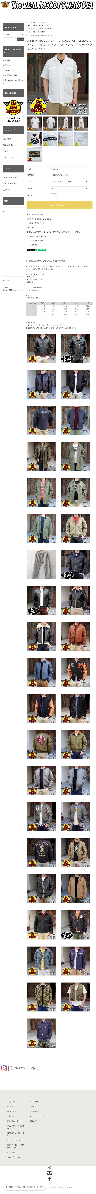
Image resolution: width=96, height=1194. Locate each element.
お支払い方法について (15, 1140)
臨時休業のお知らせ (11, 75)
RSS (31, 1121)
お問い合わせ (11, 1152)
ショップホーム (12, 1102)
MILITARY (36, 22)
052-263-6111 (35, 241)
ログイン (33, 1106)
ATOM (36, 1121)
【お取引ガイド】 (42, 325)
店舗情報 (6, 60)
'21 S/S (43, 32)
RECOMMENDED (38, 29)
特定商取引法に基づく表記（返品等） (40, 219)
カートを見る (34, 1111)
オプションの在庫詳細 (35, 215)
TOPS (43, 22)
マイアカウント (35, 1102)
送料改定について (10, 70)
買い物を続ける (32, 227)
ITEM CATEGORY (38, 25)
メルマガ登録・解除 (14, 1157)
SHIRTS (49, 29)
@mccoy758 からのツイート (13, 290)
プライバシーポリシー (38, 1116)
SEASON (36, 32)
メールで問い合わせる (38, 236)
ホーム (28, 22)
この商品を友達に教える (36, 223)
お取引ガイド (8, 65)
